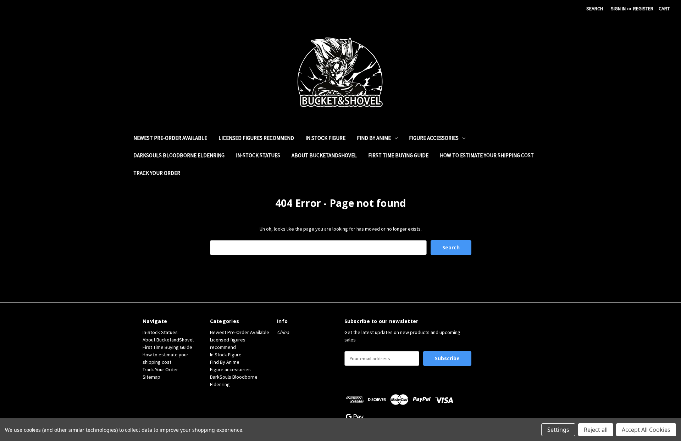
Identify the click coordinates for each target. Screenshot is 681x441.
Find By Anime (374, 138)
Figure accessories (434, 138)
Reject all (596, 430)
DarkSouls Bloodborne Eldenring (179, 155)
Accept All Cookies (646, 430)
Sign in (618, 8)
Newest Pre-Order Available (170, 138)
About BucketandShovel (324, 155)
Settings (558, 430)
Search (594, 8)
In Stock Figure (325, 138)
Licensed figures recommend (256, 138)
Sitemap (151, 377)
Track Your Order (156, 173)
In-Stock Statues (258, 155)
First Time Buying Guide (398, 155)
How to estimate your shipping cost (487, 155)
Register (643, 8)
